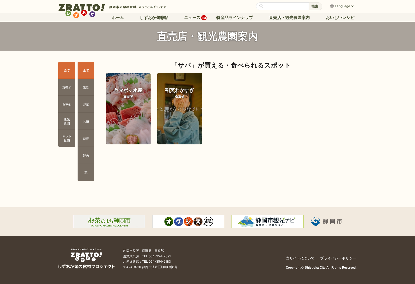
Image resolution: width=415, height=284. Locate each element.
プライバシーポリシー (338, 258)
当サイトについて (300, 258)
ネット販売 (67, 138)
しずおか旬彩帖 (154, 17)
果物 (86, 87)
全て (67, 70)
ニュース (193, 17)
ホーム (118, 17)
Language (342, 6)
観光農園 (67, 121)
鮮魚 (86, 155)
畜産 (86, 138)
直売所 (67, 87)
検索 (314, 6)
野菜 (86, 104)
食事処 (67, 104)
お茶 (86, 121)
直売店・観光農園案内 (289, 17)
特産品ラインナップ (234, 17)
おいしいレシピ (340, 17)
